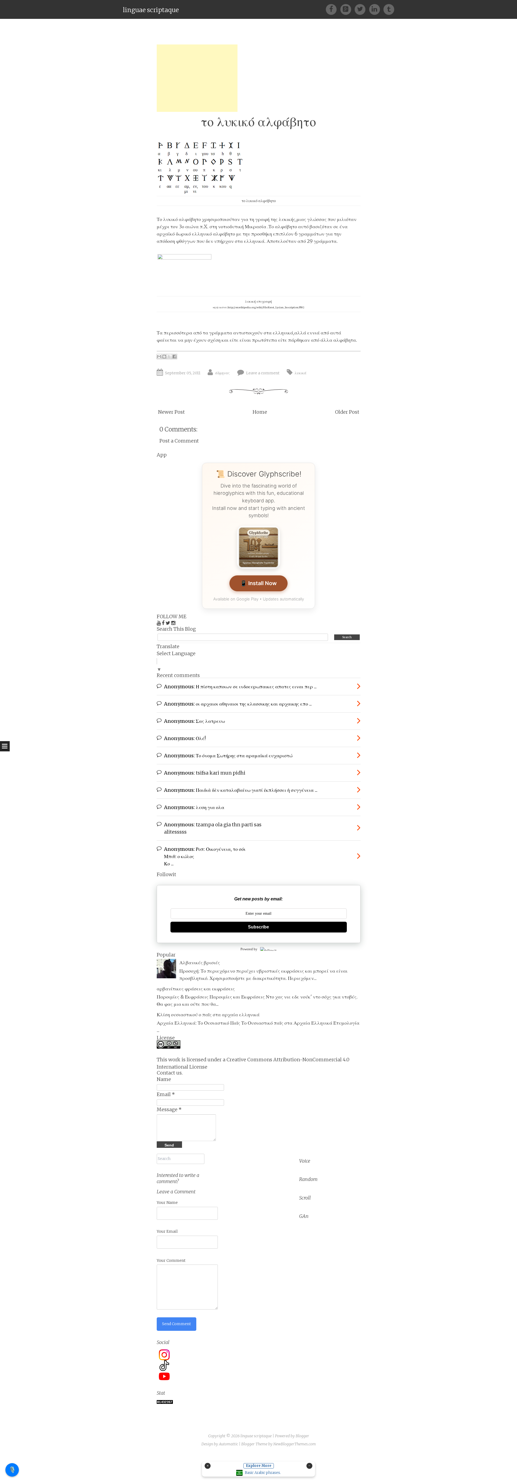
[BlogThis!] (164, 356)
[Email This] (159, 356)
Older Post (347, 412)
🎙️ (12, 1469)
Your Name (167, 1202)
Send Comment (176, 1323)
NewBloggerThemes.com (294, 1444)
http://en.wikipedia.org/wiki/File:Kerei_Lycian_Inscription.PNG (266, 307)
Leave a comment (263, 373)
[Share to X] (169, 356)
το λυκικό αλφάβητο (258, 122)
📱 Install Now (258, 583)
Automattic (228, 1444)
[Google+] (347, 9)
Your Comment (171, 1260)
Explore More (258, 1465)
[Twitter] (362, 9)
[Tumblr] (388, 9)
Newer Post (171, 412)
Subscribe (258, 927)
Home (260, 412)
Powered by (248, 949)
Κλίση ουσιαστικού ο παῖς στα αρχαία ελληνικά (208, 1014)
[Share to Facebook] (174, 356)
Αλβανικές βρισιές (199, 962)
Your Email (167, 1231)
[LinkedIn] (376, 9)
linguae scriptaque (151, 10)
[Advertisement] (197, 78)
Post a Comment (179, 441)
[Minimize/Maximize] (309, 1466)
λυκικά (300, 373)
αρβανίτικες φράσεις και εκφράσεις (196, 989)
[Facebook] (333, 9)
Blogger (302, 1435)
